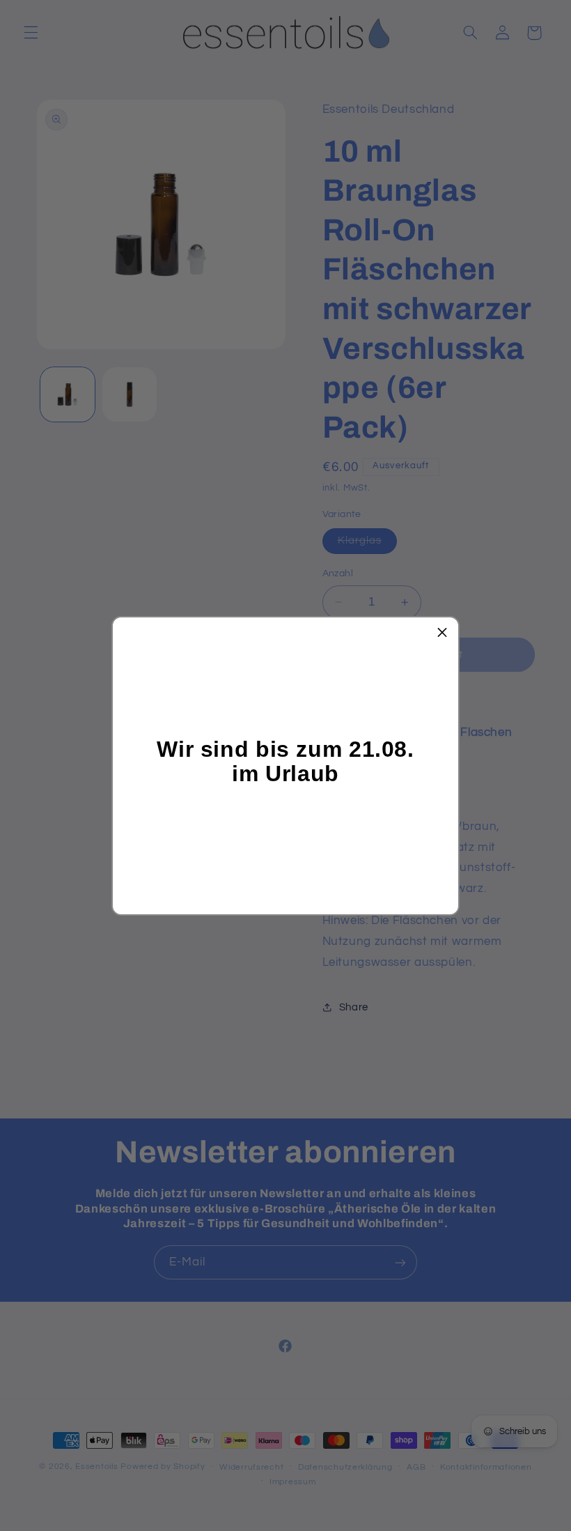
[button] (442, 633)
